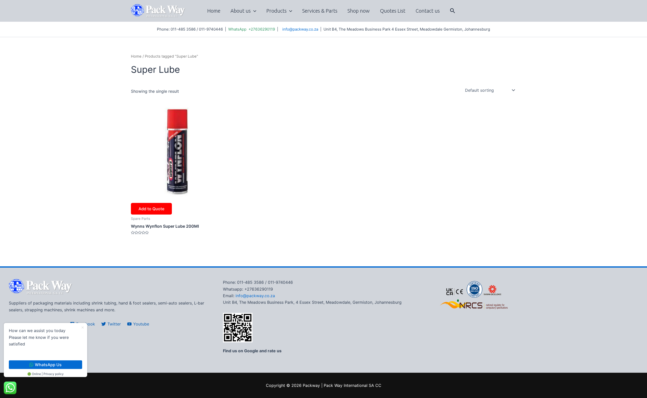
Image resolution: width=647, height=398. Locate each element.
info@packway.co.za (300, 29)
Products (276, 11)
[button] (452, 11)
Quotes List (392, 11)
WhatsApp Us (48, 364)
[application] (253, 11)
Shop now (359, 11)
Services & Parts (319, 11)
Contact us (427, 11)
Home (213, 11)
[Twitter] (513, 11)
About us (240, 11)
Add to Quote (151, 208)
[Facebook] (505, 11)
